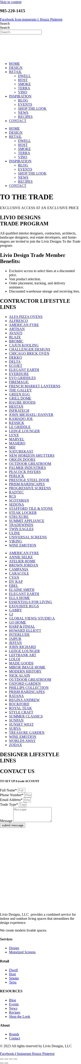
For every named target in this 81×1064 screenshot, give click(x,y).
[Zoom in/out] (2, 1059)
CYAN (14, 577)
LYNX (14, 435)
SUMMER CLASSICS (26, 716)
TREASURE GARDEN (27, 733)
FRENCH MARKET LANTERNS (34, 386)
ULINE (14, 533)
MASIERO (17, 443)
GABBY (15, 610)
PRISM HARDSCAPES (27, 484)
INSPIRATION (20, 96)
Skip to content (10, 2)
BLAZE (15, 337)
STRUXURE (19, 517)
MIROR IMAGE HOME (27, 667)
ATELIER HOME (22, 561)
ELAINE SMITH (21, 590)
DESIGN (15, 68)
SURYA (15, 728)
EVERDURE (19, 374)
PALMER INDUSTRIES (27, 468)
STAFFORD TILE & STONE (31, 508)
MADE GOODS (21, 663)
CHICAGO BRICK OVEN (29, 353)
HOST (23, 80)
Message (6, 821)
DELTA (15, 362)
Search (5, 23)
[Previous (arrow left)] (2, 1063)
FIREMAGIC (19, 382)
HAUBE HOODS (22, 402)
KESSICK (16, 423)
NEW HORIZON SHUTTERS (31, 455)
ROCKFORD (19, 704)
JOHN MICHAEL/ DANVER (31, 415)
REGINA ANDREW (24, 700)
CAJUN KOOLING (24, 345)
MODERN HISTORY (25, 671)
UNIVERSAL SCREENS (28, 537)
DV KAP (16, 581)
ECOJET (15, 366)
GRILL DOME (20, 398)
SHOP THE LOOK (32, 108)
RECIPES (25, 117)
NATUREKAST (21, 451)
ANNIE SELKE (21, 557)
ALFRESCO (18, 321)
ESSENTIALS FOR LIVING (30, 602)
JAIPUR (15, 639)
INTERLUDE (19, 635)
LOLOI (14, 659)
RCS (12, 496)
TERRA (24, 88)
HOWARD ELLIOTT (25, 630)
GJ (11, 614)
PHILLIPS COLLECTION (29, 688)
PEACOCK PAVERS (25, 472)
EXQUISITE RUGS (24, 606)
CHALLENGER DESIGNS (29, 349)
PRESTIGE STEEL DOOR (29, 480)
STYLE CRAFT (21, 712)
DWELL (24, 76)
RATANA (16, 696)
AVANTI (15, 333)
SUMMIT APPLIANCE (26, 521)
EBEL (13, 586)
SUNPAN (16, 720)
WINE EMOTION (22, 545)
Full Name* (9, 790)
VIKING (15, 541)
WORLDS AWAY (22, 741)
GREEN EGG (19, 394)
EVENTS (25, 104)
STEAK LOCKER (23, 513)
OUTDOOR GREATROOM (30, 464)
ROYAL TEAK (20, 708)
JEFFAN (15, 643)
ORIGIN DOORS (22, 459)
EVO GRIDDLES (22, 378)
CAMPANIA (18, 569)
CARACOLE (19, 573)
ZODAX (15, 745)
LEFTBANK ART (22, 655)
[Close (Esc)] (15, 1059)
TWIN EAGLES (21, 529)
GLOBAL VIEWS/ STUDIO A (32, 618)
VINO (22, 92)
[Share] (11, 1059)
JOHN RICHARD (22, 647)
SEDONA (16, 504)
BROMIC (16, 341)
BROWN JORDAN (23, 565)
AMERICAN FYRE (24, 325)
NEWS (23, 113)
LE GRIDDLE (20, 427)
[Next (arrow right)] (6, 1063)
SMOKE (24, 84)
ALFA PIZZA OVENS (26, 317)
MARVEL (16, 439)
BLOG (23, 100)
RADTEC (16, 492)
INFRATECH (19, 410)
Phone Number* (12, 795)
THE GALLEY (20, 390)
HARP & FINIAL (22, 626)
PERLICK (16, 476)
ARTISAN (17, 329)
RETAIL (15, 72)
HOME (14, 64)
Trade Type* (9, 804)
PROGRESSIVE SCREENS (30, 488)
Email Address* (11, 800)
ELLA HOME (19, 598)
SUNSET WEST (21, 724)
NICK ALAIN (19, 675)
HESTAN (16, 406)
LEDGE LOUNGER (24, 431)
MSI (12, 447)
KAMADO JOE (21, 419)
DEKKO (15, 357)
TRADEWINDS (21, 525)
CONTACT (17, 121)
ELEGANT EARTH (24, 370)
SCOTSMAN (19, 500)
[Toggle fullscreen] (6, 1059)
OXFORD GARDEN (25, 684)
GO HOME (17, 622)
